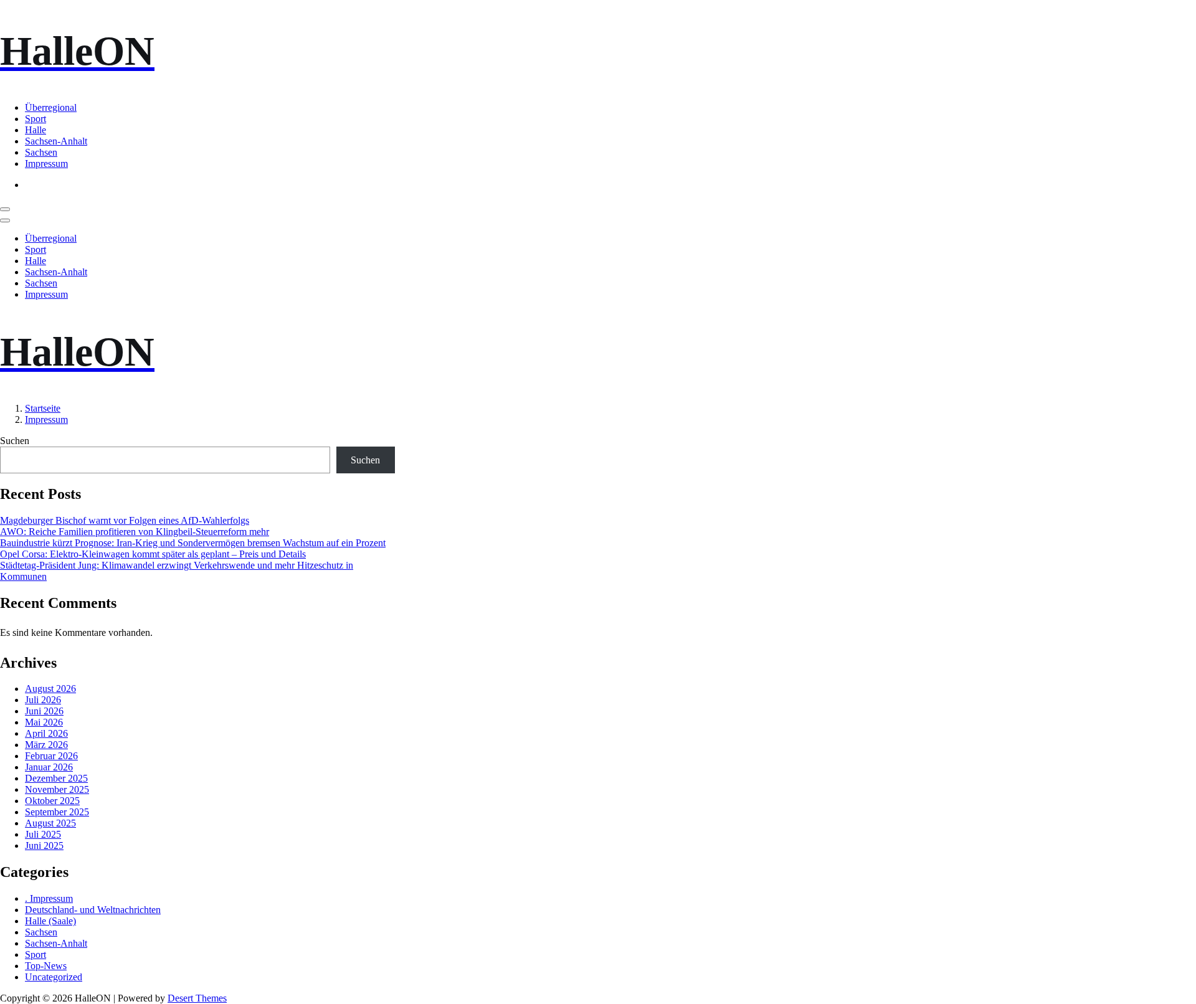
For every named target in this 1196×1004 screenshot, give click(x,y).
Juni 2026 (44, 711)
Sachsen (41, 152)
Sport (35, 118)
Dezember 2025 (56, 778)
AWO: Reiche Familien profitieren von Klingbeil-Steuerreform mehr (134, 531)
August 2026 (50, 688)
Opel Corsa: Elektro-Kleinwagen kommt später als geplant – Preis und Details (153, 554)
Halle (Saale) (50, 921)
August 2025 (50, 823)
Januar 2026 (49, 767)
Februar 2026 (51, 756)
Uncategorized (53, 977)
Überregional (51, 107)
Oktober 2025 (52, 800)
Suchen (14, 440)
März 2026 (46, 744)
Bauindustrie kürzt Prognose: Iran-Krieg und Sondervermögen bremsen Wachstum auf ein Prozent (193, 543)
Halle (35, 130)
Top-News (46, 965)
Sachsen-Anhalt (56, 141)
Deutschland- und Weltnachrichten (93, 909)
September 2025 (57, 812)
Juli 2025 (43, 834)
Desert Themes (197, 998)
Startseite (42, 408)
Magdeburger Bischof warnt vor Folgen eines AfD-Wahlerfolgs (124, 520)
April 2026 (46, 733)
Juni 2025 (44, 845)
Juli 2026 (43, 699)
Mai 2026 (44, 722)
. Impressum (49, 898)
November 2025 (57, 789)
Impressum (46, 163)
